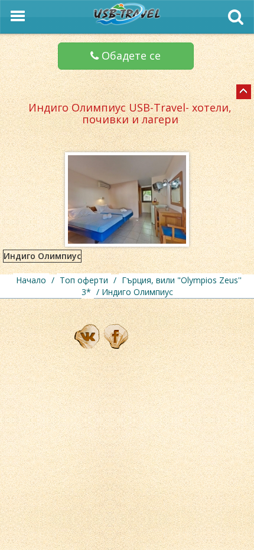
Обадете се (130, 55)
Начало (31, 280)
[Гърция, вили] (243, 91)
